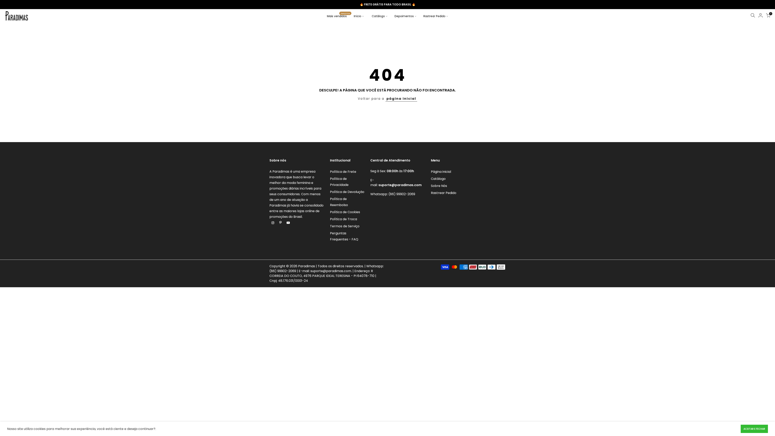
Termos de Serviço (344, 226)
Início (357, 16)
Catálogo (378, 16)
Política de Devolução (347, 192)
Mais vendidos (338, 15)
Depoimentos (404, 16)
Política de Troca (343, 219)
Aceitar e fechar (754, 429)
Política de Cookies (345, 212)
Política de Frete (343, 171)
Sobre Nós (439, 185)
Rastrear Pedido (434, 16)
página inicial (401, 98)
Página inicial (441, 171)
